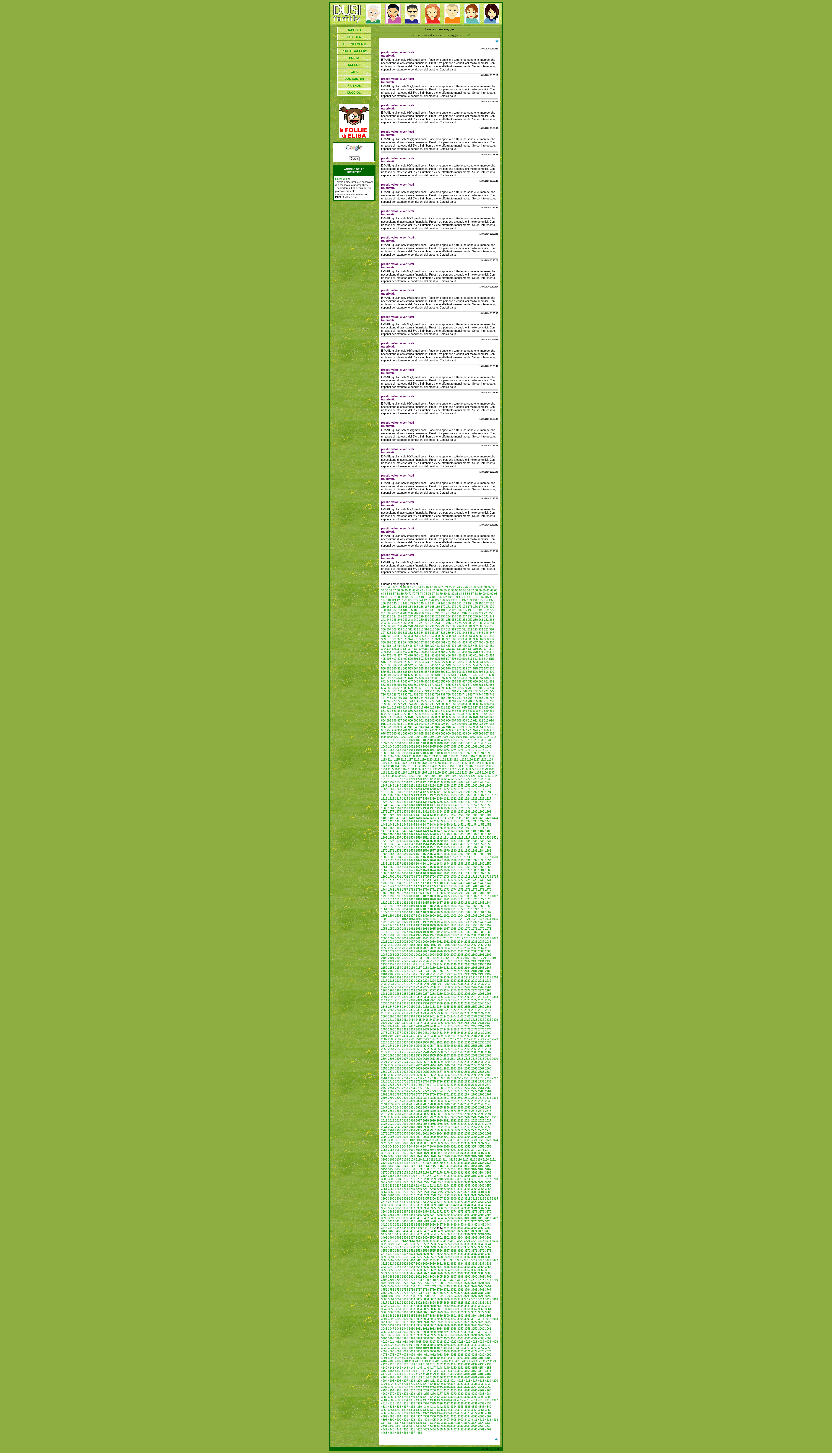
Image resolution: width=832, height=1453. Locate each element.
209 (426, 613)
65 (386, 593)
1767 (405, 889)
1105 (445, 756)
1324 (467, 798)
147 (432, 603)
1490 (391, 834)
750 (399, 697)
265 (389, 623)
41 (409, 590)
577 (486, 668)
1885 (440, 912)
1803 (433, 896)
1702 (405, 876)
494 (491, 655)
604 (405, 675)
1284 (419, 792)
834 (399, 710)
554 (475, 665)
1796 (384, 896)
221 (491, 613)
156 (481, 603)
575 (475, 668)
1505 (384, 837)
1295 (384, 795)
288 (399, 626)
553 (470, 665)
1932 (426, 922)
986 (426, 733)
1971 (474, 928)
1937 (460, 922)
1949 (433, 925)
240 (481, 616)
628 (421, 678)
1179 (485, 769)
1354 (453, 805)
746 (491, 694)
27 (470, 587)
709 (405, 691)
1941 (488, 922)
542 (410, 665)
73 (417, 593)
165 (416, 606)
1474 (391, 831)
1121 (436, 759)
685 (389, 688)
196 (470, 610)
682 (486, 684)
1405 (474, 814)
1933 (433, 922)
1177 (471, 769)
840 (432, 710)
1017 (391, 740)
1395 (405, 814)
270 (416, 623)
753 (416, 697)
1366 (426, 808)
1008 (445, 736)
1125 (463, 759)
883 (437, 717)
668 (410, 684)
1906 (474, 915)
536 (491, 662)
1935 (447, 922)
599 (491, 671)
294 (432, 626)
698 (459, 688)
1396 (412, 814)
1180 (491, 769)
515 (491, 658)
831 (383, 710)
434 (394, 649)
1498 (447, 834)
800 (443, 704)
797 (426, 704)
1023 (433, 740)
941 (410, 727)
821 (442, 707)
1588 (398, 853)
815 (410, 707)
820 (437, 707)
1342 (481, 801)
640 (486, 678)
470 (475, 652)
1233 (398, 782)
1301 (426, 795)
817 (421, 707)
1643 (440, 863)
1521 (495, 837)
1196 (485, 772)
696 (448, 688)
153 (464, 603)
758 (443, 697)
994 (470, 733)
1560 (426, 847)
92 (491, 593)
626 (410, 678)
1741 (447, 883)
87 (472, 593)
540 (399, 665)
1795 (488, 893)
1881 (412, 912)
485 (443, 655)
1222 (433, 779)
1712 (474, 876)
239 (475, 616)
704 (491, 688)
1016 (384, 740)
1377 (391, 811)
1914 (419, 919)
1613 (460, 857)
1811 (488, 896)
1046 (481, 743)
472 (486, 652)
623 (394, 678)
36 (390, 590)
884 (443, 717)
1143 (471, 762)
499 (405, 658)
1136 (424, 762)
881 (426, 717)
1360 (384, 808)
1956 (481, 925)
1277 (481, 788)
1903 (453, 915)
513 (480, 658)
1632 (474, 860)
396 (416, 642)
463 (437, 652)
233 (443, 616)
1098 (398, 756)
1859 (481, 906)
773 (410, 701)
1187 (424, 772)
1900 (433, 915)
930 (464, 723)
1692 (447, 873)
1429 (412, 821)
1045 (474, 743)
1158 (458, 766)
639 (481, 678)
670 (421, 684)
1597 (460, 853)
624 (399, 678)
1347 (405, 805)
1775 (460, 889)
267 (399, 623)
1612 (453, 857)
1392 (384, 814)
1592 (426, 853)
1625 (426, 860)
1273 (453, 788)
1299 (412, 795)
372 (399, 639)
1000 (390, 736)
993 (464, 733)
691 (421, 688)
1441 (384, 824)
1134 (411, 762)
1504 (488, 834)
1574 (412, 850)
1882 (419, 912)
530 (459, 662)
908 (459, 720)
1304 (447, 795)
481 (421, 655)
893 (491, 717)
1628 (447, 860)
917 (394, 723)
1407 (488, 814)
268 (405, 623)
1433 (440, 821)
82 (452, 593)
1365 (419, 808)
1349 (419, 805)
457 (405, 652)
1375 (488, 808)
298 (454, 626)
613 (453, 675)
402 (448, 642)
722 (475, 691)
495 (383, 658)
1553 (488, 844)
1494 (419, 834)
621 (383, 678)
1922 (474, 919)
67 (394, 593)
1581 (460, 850)
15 (423, 587)
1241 (453, 782)
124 (420, 600)
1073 (447, 749)
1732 (384, 883)
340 (454, 632)
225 (399, 616)
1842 (474, 902)
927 (448, 723)
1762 (481, 886)
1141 (458, 762)
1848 (405, 906)
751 (405, 697)
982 (405, 733)
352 (405, 636)
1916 (432, 919)
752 (410, 697)
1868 (433, 909)
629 (426, 678)
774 (416, 701)
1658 (433, 867)
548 (443, 665)
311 (410, 629)
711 (416, 691)
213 (448, 613)
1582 (467, 850)
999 (383, 736)
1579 (447, 850)
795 (416, 704)
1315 (405, 798)
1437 (467, 821)
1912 (405, 919)
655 (454, 681)
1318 (426, 798)
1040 (440, 743)
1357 (474, 805)
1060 (467, 746)
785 (475, 701)
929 (459, 723)
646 (405, 681)
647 (410, 681)
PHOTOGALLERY (354, 51)
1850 (419, 906)
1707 (440, 876)
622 (389, 678)
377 (426, 639)
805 (470, 704)
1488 (488, 831)
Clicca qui (341, 179)
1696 (474, 873)
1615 (474, 857)
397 (421, 642)
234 (448, 616)
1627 (440, 860)
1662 (460, 867)
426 (464, 645)
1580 (453, 850)
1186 (418, 772)
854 (394, 714)
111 (466, 597)
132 (464, 600)
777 (432, 701)
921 (416, 723)
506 (443, 658)
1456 (488, 824)
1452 (460, 824)
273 (432, 623)
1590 (412, 853)
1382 (426, 811)
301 (470, 626)
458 (410, 652)
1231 (384, 782)
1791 (460, 893)
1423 (488, 818)
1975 (391, 932)
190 (437, 610)
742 (470, 694)
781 (454, 701)
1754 (426, 886)
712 (421, 691)
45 (425, 590)
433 (389, 649)
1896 (405, 915)
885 (448, 717)
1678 (460, 870)
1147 (384, 766)
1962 (412, 928)
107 (444, 597)
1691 (440, 873)
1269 (426, 788)
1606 (412, 857)
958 (389, 730)
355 (421, 636)
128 (442, 600)
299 (459, 626)
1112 (491, 756)
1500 (460, 834)
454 (389, 652)
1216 (391, 779)
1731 (488, 880)
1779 (488, 889)
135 (480, 600)
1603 (391, 857)
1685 (398, 873)
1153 (424, 766)
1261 (481, 785)
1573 (405, 850)
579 (383, 671)
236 (459, 616)
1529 (433, 840)
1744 (467, 883)
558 (383, 668)
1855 (453, 906)
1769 (419, 889)
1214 (494, 775)
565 (421, 668)
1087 (433, 753)
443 (443, 649)
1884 (433, 912)
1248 (391, 785)
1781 (391, 893)
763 (470, 697)
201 (383, 613)
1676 (447, 870)
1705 (426, 876)
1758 (453, 886)
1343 (488, 801)
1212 (481, 775)
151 (454, 603)
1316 (412, 798)
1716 (384, 880)
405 (464, 642)
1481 (440, 831)
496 (389, 658)
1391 (488, 811)
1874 (474, 909)
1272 (447, 788)
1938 (467, 922)
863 (443, 714)
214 (453, 613)
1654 (405, 867)
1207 (446, 775)
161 (394, 606)
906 (448, 720)
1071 (433, 749)
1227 (467, 779)
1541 (405, 844)
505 (437, 658)
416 (410, 645)
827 (475, 707)
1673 (426, 870)
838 (421, 710)
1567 (474, 847)
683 (491, 684)
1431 (426, 821)
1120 (429, 759)
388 (486, 639)
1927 (391, 922)
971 (459, 730)
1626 (433, 860)
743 (475, 694)
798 (432, 704)
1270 (433, 788)
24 (458, 587)
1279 (384, 792)
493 (486, 655)
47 (433, 590)
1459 (398, 827)
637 (470, 678)
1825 (467, 899)
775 (421, 701)
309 (399, 629)
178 (486, 606)
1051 (405, 746)
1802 (426, 896)
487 (454, 655)
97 (394, 597)
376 (421, 639)
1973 (488, 928)
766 (486, 697)
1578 (440, 850)
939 (399, 727)
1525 (405, 840)
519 (399, 662)
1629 (453, 860)
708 (399, 691)
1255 (440, 785)
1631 (467, 860)
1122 (443, 759)
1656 (419, 867)
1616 (481, 857)
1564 (453, 847)
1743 (460, 883)
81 (448, 593)
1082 (398, 753)
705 (383, 691)
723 (480, 691)
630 (432, 678)
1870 (447, 909)
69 (402, 593)
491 (475, 655)
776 (426, 701)
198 (481, 610)
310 (405, 629)
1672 (419, 870)
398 (426, 642)
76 (429, 593)
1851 (426, 906)
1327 (488, 798)
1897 (412, 915)
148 (437, 603)
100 (407, 597)
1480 (433, 831)
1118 (416, 759)
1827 (481, 899)
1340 (467, 801)
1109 (472, 756)
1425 (384, 821)
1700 (391, 876)
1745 (474, 883)
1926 (384, 922)
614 (459, 675)
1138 (438, 762)
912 (480, 720)
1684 (391, 873)
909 (464, 720)
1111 (485, 756)
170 (443, 606)
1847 (398, 906)
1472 (488, 827)
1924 (488, 919)
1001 (396, 736)
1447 (426, 824)
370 (389, 639)
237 (464, 616)
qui (467, 35)
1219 (412, 779)
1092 (467, 753)
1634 (488, 860)
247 (405, 619)
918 (399, 723)
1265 (398, 788)
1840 (460, 902)
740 (459, 694)
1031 (488, 740)
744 (481, 694)
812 (394, 707)
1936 (453, 922)
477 (399, 655)
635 (459, 678)
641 (491, 678)
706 (389, 691)
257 (459, 619)
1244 (474, 782)
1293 (481, 792)
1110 (479, 756)
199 (486, 610)
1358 (481, 805)
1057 (447, 746)
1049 (391, 746)
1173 (444, 769)
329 (394, 632)
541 (405, 665)
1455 (481, 824)
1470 (474, 827)
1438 (474, 821)
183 (399, 610)
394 (405, 642)
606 (416, 675)
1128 (483, 759)
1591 (419, 853)
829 (486, 707)
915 (383, 723)
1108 (465, 756)
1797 (391, 896)
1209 (460, 775)
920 (410, 723)
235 (454, 616)
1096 (384, 756)
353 (410, 636)
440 (426, 649)
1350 (426, 805)
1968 (453, 928)
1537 (488, 840)
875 (394, 717)
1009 (452, 736)
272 (426, 623)
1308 (474, 795)
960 (399, 730)
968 (443, 730)
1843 (481, 902)
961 (405, 730)
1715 (495, 876)
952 (470, 727)
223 (389, 616)
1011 (466, 736)
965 (426, 730)
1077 (474, 749)
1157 (451, 766)
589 (437, 671)
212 (442, 613)
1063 (488, 746)
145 (421, 603)
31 (485, 587)
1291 (467, 792)
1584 (481, 850)
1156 (444, 766)
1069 (419, 749)
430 (486, 645)
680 (475, 684)
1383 (433, 811)
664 (389, 684)
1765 (391, 889)
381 (448, 639)
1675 (440, 870)
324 (480, 629)
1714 (488, 876)
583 (405, 671)
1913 (412, 919)
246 (399, 619)
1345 (391, 805)
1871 (453, 909)
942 (416, 727)
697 (454, 688)
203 (394, 613)
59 (480, 590)
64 (382, 593)
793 (405, 704)
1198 (384, 775)
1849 (412, 906)
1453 (467, 824)
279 (464, 623)
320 (459, 629)
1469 (467, 827)
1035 (405, 743)
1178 (478, 769)
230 (426, 616)
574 (470, 668)
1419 (460, 818)
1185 (411, 772)
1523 (391, 840)
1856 (460, 906)
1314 (398, 798)
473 (491, 652)
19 (438, 587)
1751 (405, 886)
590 (443, 671)
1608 (426, 857)
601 (389, 675)
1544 (426, 844)
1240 (447, 782)
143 (410, 603)
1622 (405, 860)
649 (421, 681)
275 (443, 623)
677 (459, 684)
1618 (495, 857)
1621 (398, 860)
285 (383, 626)
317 (442, 629)
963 (416, 730)
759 (448, 697)
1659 (440, 867)
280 (470, 623)
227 (410, 616)
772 (405, 701)
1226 (460, 779)
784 (470, 701)
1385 (447, 811)
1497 (440, 834)
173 (459, 606)
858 (416, 714)
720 (464, 691)
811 (389, 707)
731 (410, 694)
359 (443, 636)
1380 (412, 811)
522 (416, 662)
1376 (384, 811)
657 (464, 681)
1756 (440, 886)
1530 (440, 840)
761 (459, 697)
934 (486, 723)
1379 (405, 811)
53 (456, 590)
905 (443, 720)
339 (448, 632)
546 (432, 665)
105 (434, 597)
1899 (426, 915)
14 (419, 587)
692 (426, 688)
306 (383, 629)
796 (421, 704)
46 (429, 590)
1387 (460, 811)
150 (448, 603)
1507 (398, 837)
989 (443, 733)
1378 (398, 811)
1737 (419, 883)
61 (487, 590)
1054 (426, 746)
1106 (452, 756)
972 (464, 730)
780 (448, 701)
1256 (447, 785)
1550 (467, 844)
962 (410, 730)
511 (470, 658)
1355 (460, 805)
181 (389, 610)
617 (475, 675)
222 (383, 616)
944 (426, 727)
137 (491, 600)
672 (432, 684)
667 (405, 684)
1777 (474, 889)
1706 (433, 876)
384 (464, 639)
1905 (467, 915)
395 (410, 642)
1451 (453, 824)
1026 (453, 740)
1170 (424, 769)
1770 (426, 889)
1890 (474, 912)
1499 (453, 834)
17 (431, 587)
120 (399, 600)
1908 (488, 915)
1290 (460, 792)
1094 (481, 753)
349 (389, 636)
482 (426, 655)
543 (416, 665)
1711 (467, 876)
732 (416, 694)
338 (443, 632)
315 (432, 629)
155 (475, 603)
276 (448, 623)
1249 (398, 785)
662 (491, 681)
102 (417, 597)
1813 (384, 899)
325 (486, 629)
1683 (384, 873)
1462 (419, 827)
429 (480, 645)
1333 (419, 801)
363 (464, 636)
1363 (405, 808)
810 (383, 707)
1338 (453, 801)
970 (454, 730)
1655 (412, 867)
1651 (384, 867)
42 (413, 590)
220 (486, 613)
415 (405, 645)
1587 (391, 853)
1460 (405, 827)
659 (475, 681)
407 (475, 642)
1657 (426, 867)
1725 (447, 880)
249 (416, 619)
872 (491, 714)
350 (394, 636)
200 (491, 610)
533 (475, 662)
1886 (447, 912)
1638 (405, 863)
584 (410, 671)
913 (486, 720)
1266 (405, 788)
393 (399, 642)
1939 (474, 922)
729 (399, 694)
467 (459, 652)
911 (475, 720)
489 (464, 655)
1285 (426, 792)
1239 (440, 782)
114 (481, 597)
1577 (433, 850)
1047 (488, 743)
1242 (460, 782)
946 (437, 727)
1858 (474, 906)
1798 (398, 896)
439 (421, 649)
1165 (391, 769)
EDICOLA (354, 37)
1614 (467, 857)
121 (404, 600)
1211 (474, 775)
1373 (474, 808)
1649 (481, 863)
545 (426, 665)
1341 (474, 801)
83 (456, 593)
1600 (481, 853)
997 (486, 733)
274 (437, 623)
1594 (440, 853)
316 (437, 629)
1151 (411, 766)
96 (390, 597)
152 (459, 603)
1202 (411, 775)
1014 (486, 736)
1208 (453, 775)
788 (491, 701)
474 (383, 655)
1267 (412, 788)
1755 (433, 886)
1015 (493, 736)
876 (399, 717)
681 (481, 684)
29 (477, 587)
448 (470, 649)
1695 (467, 873)
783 (464, 701)
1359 (488, 805)
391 (389, 642)
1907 (481, 915)
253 (437, 619)
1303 (440, 795)
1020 (412, 740)
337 (437, 632)
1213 (487, 775)
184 (405, 610)
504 (432, 658)
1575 (419, 850)
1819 (426, 899)
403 (454, 642)
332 (410, 632)
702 (481, 688)
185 (410, 610)
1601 (488, 853)
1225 (453, 779)
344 (475, 632)
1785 (419, 893)
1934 (440, 922)
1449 (440, 824)
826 (470, 707)
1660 (447, 867)
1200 (398, 775)
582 (399, 671)
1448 (433, 824)
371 (394, 639)
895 (389, 720)
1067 (405, 749)
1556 (398, 847)
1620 (391, 860)
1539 (391, 844)
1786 (426, 893)
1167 (404, 769)
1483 (453, 831)
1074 (453, 749)
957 (383, 730)
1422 (481, 818)
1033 (391, 743)
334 (421, 632)
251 (426, 619)
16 (427, 587)
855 (399, 714)
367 (486, 636)
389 (491, 639)
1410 (398, 818)
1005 (424, 736)
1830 (391, 902)
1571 (391, 850)
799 (437, 704)
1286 (433, 792)
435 (399, 649)
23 (454, 587)
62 (491, 590)
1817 (412, 899)
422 (442, 645)
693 (432, 688)
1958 (384, 928)
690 (416, 688)
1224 (447, 779)
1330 (398, 801)
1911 (398, 919)
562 (405, 668)
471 (481, 652)
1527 (419, 840)
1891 (481, 912)
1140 (451, 762)
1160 (471, 766)
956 (491, 727)
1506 (391, 837)
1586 (384, 853)
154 (470, 603)
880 (421, 717)
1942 (384, 925)
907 (454, 720)
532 (470, 662)
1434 (447, 821)
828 (480, 707)
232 (437, 616)
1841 (467, 902)
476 (394, 655)
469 (470, 652)
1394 (398, 814)
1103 (432, 756)
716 (442, 691)
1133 (404, 762)
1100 (412, 756)
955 (486, 727)
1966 (440, 928)
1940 (481, 922)
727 (389, 694)
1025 (447, 740)
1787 (433, 893)
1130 (384, 762)
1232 (391, 782)
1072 (440, 749)
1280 (391, 792)
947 (443, 727)
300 (464, 626)
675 (448, 684)
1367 (433, 808)
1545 (433, 844)
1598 (467, 853)
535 (486, 662)
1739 (433, 883)
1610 (440, 857)
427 (470, 645)
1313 (391, 798)
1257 (453, 785)
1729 (474, 880)
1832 (405, 902)
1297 (398, 795)
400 (437, 642)
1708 (447, 876)
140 (394, 603)
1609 (433, 857)
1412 (412, 818)
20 (442, 587)
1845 (384, 906)
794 (410, 704)
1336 (440, 801)
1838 (447, 902)
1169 (418, 769)
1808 (467, 896)
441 (432, 649)
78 (437, 593)
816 (415, 707)
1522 (384, 840)
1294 (488, 792)
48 (437, 590)
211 (437, 613)
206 (410, 613)
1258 (460, 785)
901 (421, 720)
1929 (405, 922)
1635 (384, 863)
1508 (405, 837)
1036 (412, 743)
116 (492, 597)
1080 (384, 753)
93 (495, 593)
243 (383, 619)
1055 (433, 746)
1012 (473, 736)
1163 (491, 766)
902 (426, 720)
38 (398, 590)
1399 (433, 814)
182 (394, 610)
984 (416, 733)
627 (416, 678)
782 (459, 701)
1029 (474, 740)
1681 (481, 870)
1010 (459, 736)
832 (389, 710)
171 (448, 606)
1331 (405, 801)
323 (475, 629)
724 (486, 691)
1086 (426, 753)
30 (481, 587)
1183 (397, 772)
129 (447, 600)
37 (394, 590)
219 (480, 613)
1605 (405, 857)
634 (454, 678)
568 (437, 668)
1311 (495, 795)
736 (437, 694)
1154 (431, 766)
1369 (447, 808)
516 (383, 662)
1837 (440, 902)
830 (491, 707)
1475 (398, 831)
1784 (412, 893)
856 (405, 714)
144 (416, 603)
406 (470, 642)
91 (487, 593)
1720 (412, 880)
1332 (412, 801)
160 (389, 606)
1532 (453, 840)
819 (432, 707)
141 (399, 603)
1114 (390, 759)
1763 (488, 886)
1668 (391, 870)
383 (459, 639)
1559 (419, 847)
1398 (426, 814)
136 (485, 600)
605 (410, 675)
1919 (453, 919)
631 (437, 678)
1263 (384, 788)
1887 (453, 912)
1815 (398, 899)
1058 (453, 746)
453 (383, 652)
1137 (431, 762)
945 (432, 727)
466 (454, 652)
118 (388, 600)
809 (491, 704)
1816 (405, 899)
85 (464, 593)
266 (394, 623)
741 (464, 694)
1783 (405, 893)
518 (394, 662)
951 (464, 727)
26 (466, 587)
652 (437, 681)
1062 (481, 746)
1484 (460, 831)
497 (394, 658)
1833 (412, 902)
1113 (384, 759)
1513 (439, 837)
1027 (460, 740)
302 (475, 626)
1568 (481, 847)
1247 (384, 785)
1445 (412, 824)
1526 (412, 840)
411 (383, 645)
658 (470, 681)
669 (416, 684)
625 (405, 678)
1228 (474, 779)
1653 (398, 867)
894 (383, 720)
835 (405, 710)
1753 (419, 886)
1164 (384, 769)
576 (481, 668)
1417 (446, 818)
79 (441, 593)
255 (448, 619)
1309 (481, 795)
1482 (447, 831)
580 (389, 671)
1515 (453, 837)
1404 (467, 814)
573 (464, 668)
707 (394, 691)
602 (394, 675)
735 (432, 694)
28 (474, 587)
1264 (391, 788)
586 (421, 671)
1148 (391, 766)
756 (432, 697)
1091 (460, 753)
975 (481, 730)
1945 (405, 925)
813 (399, 707)
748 (389, 697)
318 (448, 629)
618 (480, 675)
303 (481, 626)
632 (443, 678)
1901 (440, 915)
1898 (419, 915)
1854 (447, 906)
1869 (440, 909)
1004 (417, 736)
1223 (440, 779)
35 (386, 590)
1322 (453, 798)
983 (410, 733)
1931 (419, 922)
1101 (418, 756)
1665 (481, 867)
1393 (391, 814)
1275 (467, 788)
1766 (398, 889)
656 (459, 681)
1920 (460, 919)
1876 (488, 909)
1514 (446, 837)
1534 (467, 840)
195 (464, 610)
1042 (453, 743)
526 (437, 662)
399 (432, 642)
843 (448, 710)
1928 (398, 922)
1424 (495, 818)
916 (389, 723)
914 (491, 720)
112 (471, 597)
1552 (481, 844)
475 (389, 655)
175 (470, 606)
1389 (474, 811)
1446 (419, 824)
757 (437, 697)
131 (458, 600)
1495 (426, 834)
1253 (426, 785)
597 (481, 671)
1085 (419, 753)
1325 (474, 798)
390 (383, 642)
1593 (433, 853)
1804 (440, 896)
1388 (467, 811)
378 (432, 639)
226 (405, 616)
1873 (467, 909)
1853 (440, 906)
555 (481, 665)
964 (421, 730)
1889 (467, 912)
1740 (440, 883)
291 (416, 626)
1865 (412, 909)
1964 (426, 928)
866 (459, 714)
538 (389, 665)
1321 (447, 798)
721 (470, 691)
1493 (412, 834)
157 (486, 603)
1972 (481, 928)
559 (389, 668)
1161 (478, 766)
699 (464, 688)
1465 (440, 827)
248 (410, 619)
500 (410, 658)
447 (464, 649)
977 (491, 730)
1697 (481, 873)
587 (426, 671)
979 (389, 733)
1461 (412, 827)
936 (383, 727)
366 (481, 636)
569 (443, 668)
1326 (481, 798)
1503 (481, 834)
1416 (439, 818)
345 (481, 632)
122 (410, 600)
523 (421, 662)
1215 (384, 779)
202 (389, 613)
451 (486, 649)
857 (410, 714)
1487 (481, 831)
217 (470, 613)
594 (464, 671)
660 (481, 681)
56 (468, 590)
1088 (440, 753)
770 (394, 701)
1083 (405, 753)
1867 (426, 909)
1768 (412, 889)
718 (453, 691)
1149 (397, 766)
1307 (467, 795)
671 (426, 684)
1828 (488, 899)
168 (432, 606)
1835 (426, 902)
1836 (433, 902)
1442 (391, 824)
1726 (453, 880)
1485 (467, 831)
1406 (481, 814)
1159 (465, 766)
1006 (431, 736)
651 (432, 681)
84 (460, 593)
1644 (447, 863)
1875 (481, 909)
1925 (495, 919)
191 (443, 610)
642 (383, 681)
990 (448, 733)
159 (383, 606)
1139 (444, 762)
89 (480, 593)
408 (481, 642)
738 (448, 694)
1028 (467, 740)
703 (486, 688)
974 (475, 730)
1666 (488, 867)
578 (491, 668)
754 (421, 697)
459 (416, 652)
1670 (405, 870)
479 (410, 655)
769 (389, 701)
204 (399, 613)
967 (437, 730)
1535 (474, 840)
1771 (433, 889)
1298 (405, 795)
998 (491, 733)
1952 (453, 925)
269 (410, 623)
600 (383, 675)
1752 (412, 886)
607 (421, 675)
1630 (460, 860)
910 (470, 720)
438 (416, 649)
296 (443, 626)
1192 (458, 772)
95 (386, 597)
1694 (460, 873)
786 (481, 701)
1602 (384, 857)
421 (437, 645)
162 (399, 606)
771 (399, 701)
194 (459, 610)
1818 (419, 899)
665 (394, 684)
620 (491, 675)
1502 (474, 834)
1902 (447, 915)
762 (464, 697)
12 (411, 587)
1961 (405, 928)
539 (394, 665)
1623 (412, 860)
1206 (439, 775)
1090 (453, 753)
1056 (440, 746)
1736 (412, 883)
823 (453, 707)
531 (464, 662)
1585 (488, 850)
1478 (419, 831)
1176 (465, 769)
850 (486, 710)
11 (407, 587)
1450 (447, 824)
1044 (467, 743)
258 (464, 619)
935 (491, 723)
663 (383, 684)
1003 (410, 736)
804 (464, 704)
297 (448, 626)
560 (394, 668)
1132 (397, 762)
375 (416, 639)
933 (481, 723)
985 (421, 733)
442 (437, 649)
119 (394, 600)
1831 (398, 902)
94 (382, 597)
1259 (467, 785)
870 (481, 714)
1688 (419, 873)
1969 (460, 928)
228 (416, 616)
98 (398, 597)
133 (469, 600)
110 (461, 597)
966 (432, 730)
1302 (433, 795)
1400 (440, 814)
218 (475, 613)
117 (383, 600)
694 (437, 688)
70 (406, 593)
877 (405, 717)
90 (484, 593)
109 (455, 597)
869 (475, 714)
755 (426, 697)
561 (399, 668)
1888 (460, 912)
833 (394, 710)
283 (486, 623)
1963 (419, 928)
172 (454, 606)
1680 (474, 870)
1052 (412, 746)
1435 (453, 821)
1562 (440, 847)
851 (491, 710)
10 (404, 587)
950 (459, 727)
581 (394, 671)
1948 (426, 925)
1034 (398, 743)
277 (454, 623)
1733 (391, 883)
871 (486, 714)
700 (470, 688)
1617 (488, 857)
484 (437, 655)
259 (470, 619)
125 (426, 600)
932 (475, 723)
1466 (447, 827)
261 (481, 619)
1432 (433, 821)
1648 (474, 863)
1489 (384, 834)
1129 (490, 759)
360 (448, 636)
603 (399, 675)
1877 (384, 912)
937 (389, 727)
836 (410, 710)
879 (416, 717)
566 (426, 668)
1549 (460, 844)
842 (443, 710)
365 (475, 636)
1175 (458, 769)
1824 (460, 899)
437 (410, 649)
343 (470, 632)
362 (459, 636)
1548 (453, 844)
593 (459, 671)
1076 (467, 749)
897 (399, 720)
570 (448, 668)
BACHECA (354, 30)
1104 (439, 756)
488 (459, 655)
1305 (453, 795)
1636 (391, 863)
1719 (405, 880)
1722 (426, 880)
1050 (398, 746)
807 (481, 704)
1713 (481, 876)
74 (421, 593)
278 (459, 623)
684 (383, 688)
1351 (433, 805)
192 (448, 610)
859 (421, 714)
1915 (425, 919)
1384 (440, 811)
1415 (432, 818)
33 (493, 587)
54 (460, 590)
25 (462, 587)
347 (491, 632)
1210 (467, 775)
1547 (447, 844)
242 (491, 616)
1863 (398, 909)
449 (475, 649)
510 (464, 658)
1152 (418, 766)
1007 (438, 736)
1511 (426, 837)
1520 (488, 837)
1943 (391, 925)
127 (437, 600)
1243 (467, 782)
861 (432, 714)
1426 (391, 821)
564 (416, 668)
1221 (426, 779)
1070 (426, 749)
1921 (467, 919)
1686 (405, 873)
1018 (398, 740)
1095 (488, 753)
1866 (419, 909)
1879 (398, 912)
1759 (460, 886)
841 (437, 710)
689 (410, 688)
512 (475, 658)
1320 (440, 798)
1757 (447, 886)
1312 (384, 798)
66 (390, 593)
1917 (439, 919)
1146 (491, 762)
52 (452, 590)
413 (394, 645)
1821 (440, 899)
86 (468, 593)
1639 (412, 863)
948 (448, 727)
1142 (465, 762)
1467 (453, 827)
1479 (426, 831)
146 (426, 603)
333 (416, 632)
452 (491, 649)
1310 (488, 795)
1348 (412, 805)
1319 (433, 798)
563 (410, 668)
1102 (425, 756)
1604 (398, 857)
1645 (453, 863)
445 (454, 649)
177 (481, 606)
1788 (440, 893)
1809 (474, 896)
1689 (426, 873)
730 (405, 694)
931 (470, 723)
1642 (433, 863)
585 (416, 671)
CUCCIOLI (354, 92)
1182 (391, 772)
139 (389, 603)
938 (394, 727)
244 (389, 619)
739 (454, 694)
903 (432, 720)
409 (486, 642)
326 (491, 629)
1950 (440, 925)
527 (443, 662)
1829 (384, 902)
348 (383, 636)
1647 (467, 863)
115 (486, 597)
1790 (453, 893)
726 (383, 694)
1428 (405, 821)
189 (432, 610)
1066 (398, 749)
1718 (398, 880)
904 (437, 720)
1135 (418, 762)
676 (454, 684)
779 (443, 701)
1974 (384, 932)
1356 (467, 805)
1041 (447, 743)
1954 (467, 925)
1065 (391, 749)
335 (426, 632)
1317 (419, 798)
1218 (405, 779)
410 (491, 642)
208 (421, 613)
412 (388, 645)
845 (459, 710)
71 (409, 593)
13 (415, 587)
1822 (447, 899)
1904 (460, 915)
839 (426, 710)
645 (399, 681)
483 (432, 655)
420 (432, 645)
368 (491, 636)
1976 (398, 932)
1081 (391, 753)
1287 (440, 792)
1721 (419, 880)
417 (415, 645)
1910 (391, 919)
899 (410, 720)
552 (464, 665)
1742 (453, 883)
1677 (453, 870)
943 (421, 727)
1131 (391, 762)
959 (394, 730)
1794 (481, 893)
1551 (474, 844)
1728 (467, 880)
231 (432, 616)
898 (405, 720)
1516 (460, 837)
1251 (412, 785)
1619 (384, 860)
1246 (488, 782)
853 (389, 714)
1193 (465, 772)
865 (454, 714)
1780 (384, 893)
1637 (398, 863)
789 (383, 704)
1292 (474, 792)
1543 (419, 844)
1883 (426, 912)
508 (454, 658)
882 (432, 717)
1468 (460, 827)
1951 (447, 925)
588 (432, 671)
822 (448, 707)
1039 (433, 743)
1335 (433, 801)
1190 (444, 772)
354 (416, 636)
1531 (447, 840)
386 (475, 639)
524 (426, 662)
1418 (453, 818)
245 (394, 619)
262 (486, 619)
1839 (453, 902)
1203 (418, 775)
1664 (474, 867)
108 (450, 597)
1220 (419, 779)
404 (459, 642)
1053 (419, 746)
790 (389, 704)
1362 (398, 808)
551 (459, 665)
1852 (433, 906)
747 (383, 697)
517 (389, 662)
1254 (433, 785)
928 (454, 723)
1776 (467, 889)
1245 (481, 782)
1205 (432, 775)
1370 (453, 808)
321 (464, 629)
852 (383, 714)
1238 (433, 782)
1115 (397, 759)
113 (476, 597)
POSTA (354, 58)
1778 (481, 889)
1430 (419, 821)
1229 (481, 779)
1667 (384, 870)
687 (399, 688)
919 (405, 723)
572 (459, 668)
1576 (426, 850)
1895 (398, 915)
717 (448, 691)
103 (423, 597)
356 (426, 636)
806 (475, 704)
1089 (447, 753)
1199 (391, 775)
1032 (384, 743)
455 (394, 652)
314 (426, 629)
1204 (425, 775)
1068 (412, 749)
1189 (438, 772)
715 (437, 691)
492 (481, 655)
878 (410, 717)
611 (443, 675)
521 (410, 662)
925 (437, 723)
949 (454, 727)
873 (383, 717)
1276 (474, 788)
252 (432, 619)
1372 (467, 808)
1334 (426, 801)
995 (475, 733)
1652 (391, 867)
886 (454, 717)
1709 (453, 876)
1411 (405, 818)
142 (405, 603)
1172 (438, 769)
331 (405, 632)
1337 (447, 801)
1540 (398, 844)
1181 (384, 772)
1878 (391, 912)
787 (486, 701)
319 (453, 629)
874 (389, 717)
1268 (419, 788)
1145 (485, 762)
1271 (440, 788)
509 (459, 658)
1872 (460, 909)
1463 (426, 827)
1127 (476, 759)
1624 (419, 860)
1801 (419, 896)
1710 (460, 876)
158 (491, 603)
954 (481, 727)
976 (486, 730)
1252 (419, 785)
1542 (412, 844)
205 (405, 613)
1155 (438, 766)
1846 (391, 906)
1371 (460, 808)
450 (481, 649)
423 (448, 645)
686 (394, 688)
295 (437, 626)
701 (475, 688)
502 (421, 658)
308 (394, 629)
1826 (474, 899)
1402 (453, 814)
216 (464, 613)
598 (486, 671)
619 (486, 675)
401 (443, 642)
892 (486, 717)
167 (426, 606)
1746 (481, 883)
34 (382, 590)
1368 (440, 808)
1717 (391, 880)
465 (448, 652)
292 (421, 626)
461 (426, 652)
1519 (481, 837)
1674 (433, 870)
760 (454, 697)
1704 (419, 876)
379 (437, 639)
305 (491, 626)
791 (394, 704)
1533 (460, 840)
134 (475, 600)
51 (448, 590)
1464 (433, 827)
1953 (460, 925)
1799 (405, 896)
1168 (411, 769)
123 (415, 600)
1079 (488, 749)
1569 (488, 847)
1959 (391, 928)
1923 (481, 919)
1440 (488, 821)
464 (443, 652)
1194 (471, 772)
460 (421, 652)
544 (421, 665)
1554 (384, 847)
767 (491, 697)
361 (454, 636)
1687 (412, 873)
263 (491, 619)
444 (448, 649)
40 (406, 590)
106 (439, 597)
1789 (447, 893)
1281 (398, 792)
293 (426, 626)
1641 (426, 863)
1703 (412, 876)
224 (394, 616)
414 (399, 645)
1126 (470, 759)
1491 (398, 834)
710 (410, 691)
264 (383, 623)
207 (416, 613)
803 (459, 704)
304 (486, 626)
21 (446, 587)
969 (448, 730)
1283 (412, 792)
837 (416, 710)
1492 (405, 834)
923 (426, 723)
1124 (456, 759)
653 (443, 681)
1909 (384, 919)
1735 (405, 883)
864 (448, 714)
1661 (453, 867)
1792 (467, 893)
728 (394, 694)
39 (402, 590)
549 (448, 665)
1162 (485, 766)
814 (405, 707)
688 (405, 688)
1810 (481, 896)
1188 (431, 772)
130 (453, 600)
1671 (412, 870)
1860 (488, 906)
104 (428, 597)
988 (437, 733)
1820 (433, 899)
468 (464, 652)
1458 (391, 827)
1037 (419, 743)
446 (459, 649)
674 (443, 684)
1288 (447, 792)
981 (399, 733)
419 (426, 645)
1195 (478, 772)
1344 (384, 805)
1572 (398, 850)
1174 (451, 769)
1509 (412, 837)
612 (448, 675)
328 (389, 632)
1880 (405, 912)
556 (486, 665)
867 (464, 714)
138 (383, 603)
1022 (426, 740)
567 (432, 668)
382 (454, 639)
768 (383, 701)
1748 (384, 886)
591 (448, 671)
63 (495, 590)
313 (421, 629)
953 (475, 727)
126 (431, 600)
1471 (481, 827)
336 (432, 632)
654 (448, 681)
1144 (478, 762)
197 (475, 610)
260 (475, 619)
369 (383, 639)
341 (459, 632)
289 (405, 626)
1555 (391, 847)
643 (389, 681)
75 (425, 593)
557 (491, 665)
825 (464, 707)
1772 (440, 889)
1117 (410, 759)
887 (459, 717)
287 (394, 626)
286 (389, 626)
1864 (405, 909)
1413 (419, 818)
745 (486, 694)
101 (412, 597)
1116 (403, 759)
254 (443, 619)
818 (426, 707)
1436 (460, 821)
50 (445, 590)
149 (443, 603)
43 (417, 590)
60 (484, 590)
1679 (467, 870)
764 (475, 697)
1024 (440, 740)
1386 (453, 811)
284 (491, 623)
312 (415, 629)
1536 (481, 840)
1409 (391, 818)
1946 (412, 925)
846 (464, 710)
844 (454, 710)
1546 (440, 844)
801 (448, 704)
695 (443, 688)
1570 (384, 850)
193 (454, 610)
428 (475, 645)
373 (405, 639)
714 (432, 691)
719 (459, 691)
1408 (384, 818)
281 (475, 623)
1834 (419, 902)
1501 (467, 834)
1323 (460, 798)
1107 (459, 756)
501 (416, 658)
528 (448, 662)
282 (481, 623)
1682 (488, 870)
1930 (412, 922)
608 (426, 675)
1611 (446, 857)
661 (486, 681)
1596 (453, 853)
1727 (460, 880)
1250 (405, 785)
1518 (474, 837)
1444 (405, 824)
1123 (450, 759)
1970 (467, 928)
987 (432, 733)
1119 (423, 759)
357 (432, 636)
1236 (419, 782)
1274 (460, 788)
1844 (488, 902)
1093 (474, 753)
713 (426, 691)
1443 (398, 824)
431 (491, 645)
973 (470, 730)
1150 (404, 766)
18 (435, 587)
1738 (426, 883)
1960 (398, 928)
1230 (488, 779)
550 (454, 665)
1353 (447, 805)
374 (410, 639)
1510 (419, 837)
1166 (397, 769)
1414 (425, 818)
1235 (412, 782)
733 (421, 694)
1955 (474, 925)
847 (470, 710)
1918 (446, 919)
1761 (474, 886)
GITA (354, 71)
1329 (391, 801)
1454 (474, 824)
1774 (453, 889)
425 (459, 645)
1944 (398, 925)
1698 (488, 873)
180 (383, 610)
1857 (467, 906)
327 (383, 632)
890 (475, 717)
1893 (384, 915)
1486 (474, 831)
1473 (384, 831)
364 (470, 636)
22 (450, 587)
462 (432, 652)
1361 (391, 808)
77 (433, 593)
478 (405, 655)
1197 (491, 772)
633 (448, 678)
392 (394, 642)
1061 (474, 746)
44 (421, 590)
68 (398, 593)
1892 (488, 912)
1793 (474, 893)
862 (437, 714)
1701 (398, 876)
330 (399, 632)
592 (454, 671)
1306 (460, 795)
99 (402, 597)
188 (426, 610)
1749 (391, 886)
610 (437, 675)
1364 (412, 808)
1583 (474, 850)
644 (394, 681)
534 (481, 662)
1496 (433, 834)
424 (453, 645)
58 (476, 590)
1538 (384, 844)
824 (459, 707)
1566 (467, 847)
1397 (419, 814)
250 (421, 619)
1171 (431, 769)
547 (437, 665)
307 (389, 629)
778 (437, 701)
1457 (384, 827)
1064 (384, 749)
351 (399, 636)
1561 (433, 847)
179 (491, 606)
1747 (488, 883)
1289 (453, 792)
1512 (432, 837)
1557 (405, 847)
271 (421, 623)
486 (448, 655)
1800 (412, 896)
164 (410, 606)
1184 (404, 772)
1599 (474, 853)
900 (416, 720)
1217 (398, 779)
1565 (460, 847)
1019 (405, 740)
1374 (481, 808)
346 (486, 632)
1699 (384, 876)
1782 (398, 893)
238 (470, 616)
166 (421, 606)
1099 (405, 756)
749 (394, 697)
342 (464, 632)
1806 (453, 896)
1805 (447, 896)
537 (383, 665)
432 (383, 649)
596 (475, 671)
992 (459, 733)
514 (486, 658)
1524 (398, 840)
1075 (460, 749)
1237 (426, 782)
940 (405, 727)
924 (432, 723)
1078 (481, 749)
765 (481, 697)
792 (399, 704)
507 (448, 658)
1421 (474, 818)
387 (481, 639)
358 (437, 636)
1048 (384, 746)
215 (459, 613)
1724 (440, 880)
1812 (495, 896)
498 (399, 658)
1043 (460, 743)
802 (454, 704)
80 (445, 593)
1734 (398, 883)
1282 (405, 792)
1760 (467, 886)
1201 (404, 775)
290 (410, 626)
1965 (433, 928)
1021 (419, 740)
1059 (460, 746)
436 (405, 649)
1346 (398, 805)
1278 (488, 788)
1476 (405, 831)
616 (470, 675)
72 (413, 593)
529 (454, 662)
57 (472, 590)
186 (416, 610)
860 (426, 714)
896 (394, 720)
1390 (481, 811)
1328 (384, 801)
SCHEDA (354, 65)
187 (421, 610)
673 (437, 684)
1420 (467, 818)
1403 (460, 814)
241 (486, 616)
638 (475, 678)
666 (399, 684)
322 (470, 629)
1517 (467, 837)
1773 (447, 889)
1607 (419, 857)
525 (432, 662)
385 (470, 639)
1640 (419, 863)
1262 (488, 785)
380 (443, 639)
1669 (398, 870)
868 (470, 714)
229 (421, 616)
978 (383, 733)
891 (481, 717)
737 (443, 694)
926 (443, 723)
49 (441, 590)
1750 (398, 886)
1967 (447, 928)
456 (399, 652)
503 (426, 658)
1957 (488, 925)
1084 (412, 753)
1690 (433, 873)
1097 (391, 756)
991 (454, 733)
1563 (447, 847)
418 (421, 645)
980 (394, 733)
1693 (453, 873)
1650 (488, 863)
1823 (453, 899)
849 (481, 710)
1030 (481, 740)
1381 (419, 811)
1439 (481, 821)
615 (464, 675)
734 (426, 694)
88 (476, 593)
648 (416, 681)
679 (470, 684)
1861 (384, 909)
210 (432, 613)
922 (421, 723)
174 (464, 606)
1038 (426, 743)
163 (405, 606)
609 (432, 675)
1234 (405, 782)
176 (475, 606)
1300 (419, 795)
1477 (412, 831)
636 (464, 678)
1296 (391, 795)
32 (489, 587)
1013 (479, 736)
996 (481, 733)
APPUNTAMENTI (354, 44)
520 (405, 662)
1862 (391, 909)
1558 (412, 847)
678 (464, 684)
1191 (451, 772)
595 (470, 671)
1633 (481, 860)
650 (426, 681)
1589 (405, 853)
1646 (460, 863)
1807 (460, 896)
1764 (384, 889)
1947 (419, 925)
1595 (447, 853)
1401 (447, 814)
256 (454, 619)
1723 (433, 880)
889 (470, 717)
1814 (391, 899)
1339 (460, 801)
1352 (440, 805)
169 (437, 606)
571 (454, 668)
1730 (481, 880)
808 (486, 704)
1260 (474, 785)
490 (470, 655)
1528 (426, 840)
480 (416, 655)
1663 (467, 867)
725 (491, 691)
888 (464, 717)
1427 (398, 821)
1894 (391, 915)
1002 (403, 736)
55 (464, 590)
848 (475, 710)
